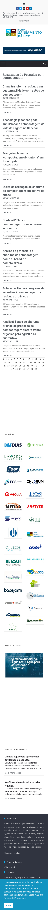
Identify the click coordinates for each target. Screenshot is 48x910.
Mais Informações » (13, 773)
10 (29, 359)
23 (35, 362)
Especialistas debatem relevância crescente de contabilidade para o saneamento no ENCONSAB (23, 15)
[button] (24, 3)
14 (43, 359)
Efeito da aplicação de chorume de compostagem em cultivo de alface (23, 191)
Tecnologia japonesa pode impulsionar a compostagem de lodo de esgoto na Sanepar (23, 124)
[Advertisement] (24, 400)
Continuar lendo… (12, 853)
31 (24, 366)
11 (32, 359)
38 (16, 369)
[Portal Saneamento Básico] (24, 33)
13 (40, 359)
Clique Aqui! (9, 867)
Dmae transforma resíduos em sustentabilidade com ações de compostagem (23, 90)
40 (24, 369)
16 (9, 362)
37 (12, 369)
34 (35, 366)
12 (36, 359)
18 (16, 362)
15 (5, 362)
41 (28, 369)
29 (16, 366)
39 (20, 369)
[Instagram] (24, 8)
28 (12, 366)
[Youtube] (27, 8)
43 (36, 369)
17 (12, 362)
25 (43, 362)
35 (39, 366)
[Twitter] (20, 8)
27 (8, 366)
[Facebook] (17, 8)
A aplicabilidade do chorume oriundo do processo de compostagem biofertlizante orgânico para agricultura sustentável (22, 330)
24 (39, 362)
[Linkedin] (30, 8)
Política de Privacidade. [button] (15, 898)
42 (32, 369)
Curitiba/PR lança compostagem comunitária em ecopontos (23, 224)
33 (32, 366)
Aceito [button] (8, 905)
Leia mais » (7, 112)
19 (20, 362)
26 (5, 366)
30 (20, 366)
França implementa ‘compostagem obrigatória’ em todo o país (23, 157)
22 (31, 362)
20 (23, 362)
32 (28, 366)
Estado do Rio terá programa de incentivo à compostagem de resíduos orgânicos (23, 292)
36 (43, 366)
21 (27, 362)
